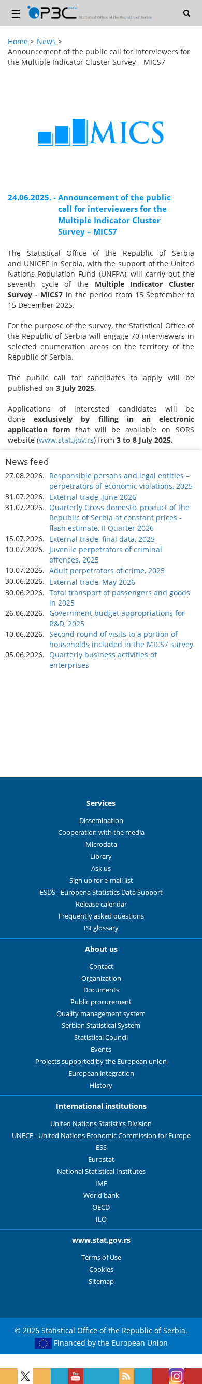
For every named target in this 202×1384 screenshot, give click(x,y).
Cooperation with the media (101, 832)
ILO (101, 1219)
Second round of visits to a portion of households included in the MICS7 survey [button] (121, 639)
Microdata (101, 844)
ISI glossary (101, 928)
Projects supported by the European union (101, 1061)
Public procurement (101, 1001)
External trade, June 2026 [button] (92, 497)
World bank (101, 1195)
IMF (101, 1183)
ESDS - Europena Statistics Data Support (101, 892)
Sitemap (101, 1281)
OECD (101, 1207)
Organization (101, 978)
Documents (101, 989)
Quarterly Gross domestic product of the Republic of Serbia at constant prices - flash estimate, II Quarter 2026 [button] (119, 517)
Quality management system (101, 1013)
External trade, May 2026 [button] (92, 582)
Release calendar (101, 904)
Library (101, 856)
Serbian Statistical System (101, 1025)
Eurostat (101, 1159)
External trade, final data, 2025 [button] (102, 539)
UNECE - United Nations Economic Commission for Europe (101, 1135)
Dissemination (101, 820)
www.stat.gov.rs (66, 440)
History (101, 1085)
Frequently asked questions (101, 916)
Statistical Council (101, 1037)
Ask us (101, 868)
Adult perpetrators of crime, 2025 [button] (107, 570)
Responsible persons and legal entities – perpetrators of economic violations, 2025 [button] (121, 481)
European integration (101, 1073)
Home (18, 41)
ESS (101, 1147)
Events (101, 1049)
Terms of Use (101, 1257)
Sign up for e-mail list (101, 880)
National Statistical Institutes (101, 1171)
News (46, 41)
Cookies (101, 1269)
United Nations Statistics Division (101, 1123)
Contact (101, 966)
